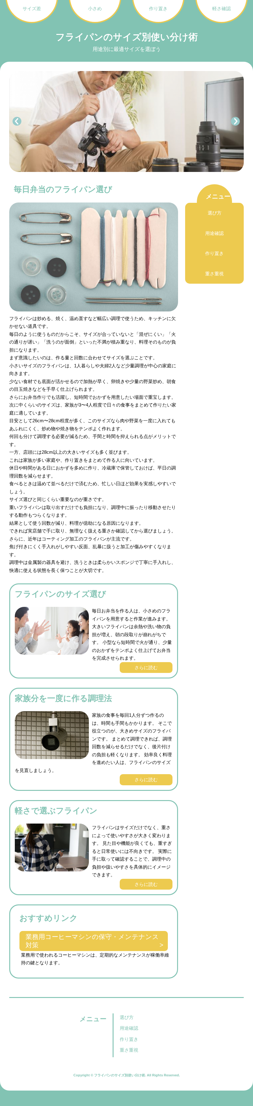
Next (236, 122)
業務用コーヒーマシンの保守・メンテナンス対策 (92, 941)
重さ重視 (214, 273)
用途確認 (214, 233)
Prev (17, 122)
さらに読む (146, 667)
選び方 (215, 212)
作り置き (214, 253)
